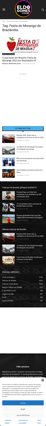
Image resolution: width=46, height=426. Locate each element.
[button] (43, 380)
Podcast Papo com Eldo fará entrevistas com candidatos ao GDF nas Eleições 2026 (29, 194)
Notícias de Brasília (8, 54)
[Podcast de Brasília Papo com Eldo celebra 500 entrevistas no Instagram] (8, 218)
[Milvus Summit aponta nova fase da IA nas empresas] (8, 161)
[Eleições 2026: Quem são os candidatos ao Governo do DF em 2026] (8, 138)
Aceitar (23, 403)
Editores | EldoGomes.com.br (11, 63)
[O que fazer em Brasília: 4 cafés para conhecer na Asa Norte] (8, 260)
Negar (23, 409)
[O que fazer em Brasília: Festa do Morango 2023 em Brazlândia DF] (23, 44)
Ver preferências (23, 415)
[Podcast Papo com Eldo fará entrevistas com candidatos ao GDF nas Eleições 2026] (8, 195)
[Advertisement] (23, 98)
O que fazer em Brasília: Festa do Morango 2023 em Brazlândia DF (19, 59)
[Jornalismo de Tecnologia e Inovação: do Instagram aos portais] (8, 150)
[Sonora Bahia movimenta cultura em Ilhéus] (8, 173)
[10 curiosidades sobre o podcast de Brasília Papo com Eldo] (8, 207)
